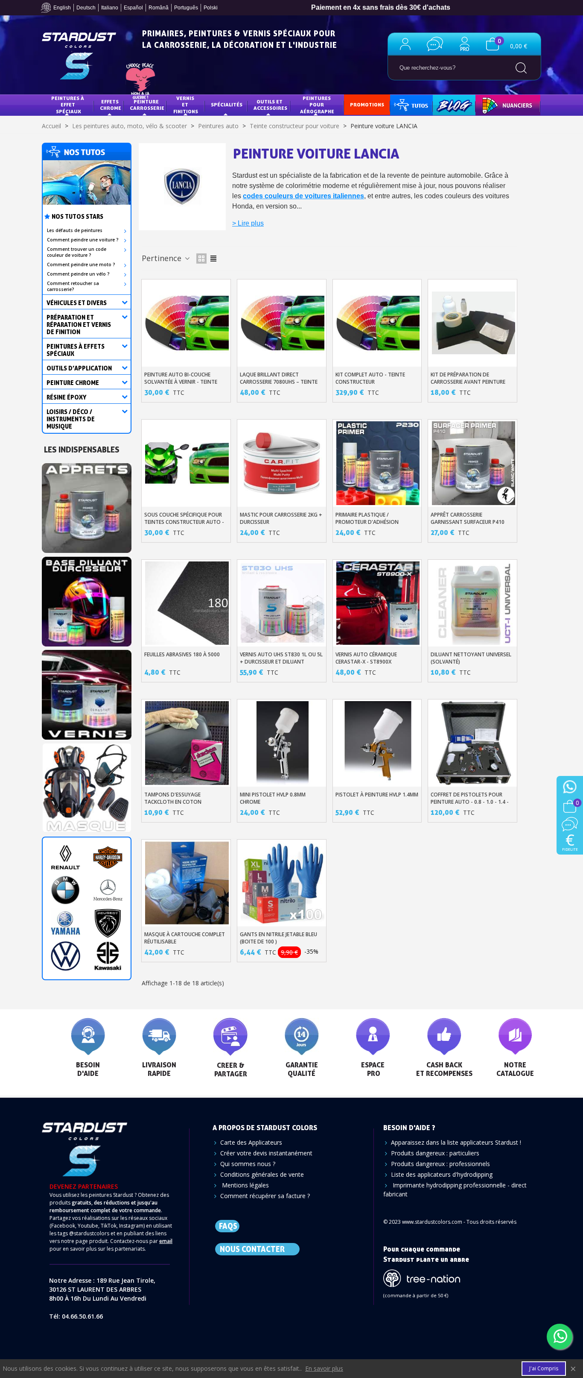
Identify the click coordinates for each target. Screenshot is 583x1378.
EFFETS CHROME (110, 105)
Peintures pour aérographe (317, 105)
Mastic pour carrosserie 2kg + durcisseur (281, 518)
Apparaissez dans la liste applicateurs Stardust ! (456, 1142)
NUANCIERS (495, 104)
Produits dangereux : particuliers (435, 1153)
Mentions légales (244, 1185)
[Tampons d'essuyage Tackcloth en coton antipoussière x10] (186, 743)
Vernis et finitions (185, 105)
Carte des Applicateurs (251, 1142)
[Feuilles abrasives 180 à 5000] (186, 603)
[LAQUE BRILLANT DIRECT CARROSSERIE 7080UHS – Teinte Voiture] (282, 323)
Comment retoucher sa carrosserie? (73, 286)
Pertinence (163, 258)
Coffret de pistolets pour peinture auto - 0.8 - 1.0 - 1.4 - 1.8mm (470, 802)
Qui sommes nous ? (247, 1164)
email (165, 1241)
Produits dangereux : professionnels (440, 1164)
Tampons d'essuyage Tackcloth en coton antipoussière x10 (172, 802)
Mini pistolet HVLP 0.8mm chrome (273, 798)
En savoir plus (324, 1368)
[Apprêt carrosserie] (86, 506)
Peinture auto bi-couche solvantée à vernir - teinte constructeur (180, 382)
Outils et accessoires (270, 105)
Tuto (412, 104)
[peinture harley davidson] (107, 857)
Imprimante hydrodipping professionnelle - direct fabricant (455, 1189)
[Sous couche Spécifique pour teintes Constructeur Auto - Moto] (186, 463)
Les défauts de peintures (74, 230)
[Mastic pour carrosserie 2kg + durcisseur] (282, 463)
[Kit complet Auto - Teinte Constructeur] (378, 323)
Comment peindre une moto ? (81, 264)
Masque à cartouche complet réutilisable (184, 938)
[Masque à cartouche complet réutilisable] (186, 883)
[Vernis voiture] (86, 692)
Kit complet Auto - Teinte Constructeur (370, 378)
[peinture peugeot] (107, 923)
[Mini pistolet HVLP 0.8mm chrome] (282, 743)
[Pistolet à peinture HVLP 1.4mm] (378, 743)
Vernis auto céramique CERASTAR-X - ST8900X (366, 658)
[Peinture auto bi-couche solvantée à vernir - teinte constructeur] (186, 323)
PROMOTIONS (367, 104)
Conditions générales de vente (262, 1174)
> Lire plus (248, 223)
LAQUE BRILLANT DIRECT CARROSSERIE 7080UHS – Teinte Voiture (279, 382)
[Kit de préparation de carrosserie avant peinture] (473, 323)
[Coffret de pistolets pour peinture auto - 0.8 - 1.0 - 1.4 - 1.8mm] (473, 743)
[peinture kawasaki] (107, 956)
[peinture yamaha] (65, 923)
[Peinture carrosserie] (86, 599)
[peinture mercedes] (107, 890)
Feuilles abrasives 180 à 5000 (182, 654)
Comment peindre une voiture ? (83, 240)
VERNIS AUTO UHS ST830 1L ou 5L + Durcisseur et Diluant (281, 658)
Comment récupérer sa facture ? (265, 1196)
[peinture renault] (65, 857)
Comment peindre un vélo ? (78, 274)
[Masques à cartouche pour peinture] (86, 786)
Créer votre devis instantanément (266, 1153)
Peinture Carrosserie (147, 105)
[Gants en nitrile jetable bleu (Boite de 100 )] (282, 883)
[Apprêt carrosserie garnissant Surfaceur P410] (473, 463)
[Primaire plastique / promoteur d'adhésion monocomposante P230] (378, 463)
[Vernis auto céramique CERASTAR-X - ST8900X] (378, 603)
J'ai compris (543, 1368)
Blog (445, 104)
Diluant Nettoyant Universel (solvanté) (471, 658)
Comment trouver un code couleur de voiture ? (76, 252)
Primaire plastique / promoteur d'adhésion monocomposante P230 (367, 522)
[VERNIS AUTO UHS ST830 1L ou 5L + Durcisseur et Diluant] (282, 603)
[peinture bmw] (65, 890)
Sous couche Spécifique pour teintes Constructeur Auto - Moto (184, 522)
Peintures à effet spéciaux (68, 105)
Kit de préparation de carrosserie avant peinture (468, 378)
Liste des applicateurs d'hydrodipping (442, 1174)
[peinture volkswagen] (65, 956)
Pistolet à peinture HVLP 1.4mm (376, 794)
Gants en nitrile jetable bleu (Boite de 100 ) (278, 938)
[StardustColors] (79, 55)
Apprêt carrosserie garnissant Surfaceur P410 (467, 518)
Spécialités (226, 104)
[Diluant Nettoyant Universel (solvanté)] (473, 603)
